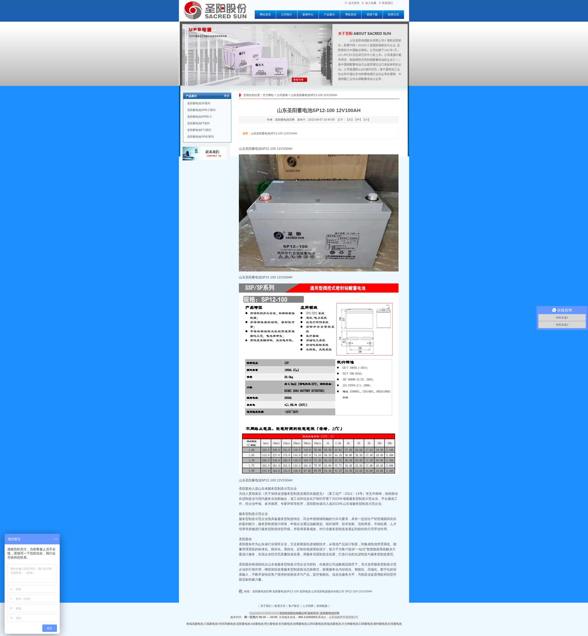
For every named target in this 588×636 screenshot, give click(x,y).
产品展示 (329, 14)
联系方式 (393, 14)
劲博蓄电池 (300, 623)
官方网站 (268, 95)
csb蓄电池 (257, 623)
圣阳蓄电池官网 (262, 591)
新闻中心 (308, 14)
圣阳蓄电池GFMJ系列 (200, 136)
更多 (226, 95)
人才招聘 (308, 606)
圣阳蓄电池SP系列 (198, 103)
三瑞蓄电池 (211, 623)
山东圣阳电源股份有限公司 (327, 591)
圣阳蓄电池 (253, 148)
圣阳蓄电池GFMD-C (199, 116)
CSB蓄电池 (366, 623)
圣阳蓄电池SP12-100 (285, 591)
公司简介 (286, 14)
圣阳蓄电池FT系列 (198, 123)
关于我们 (265, 606)
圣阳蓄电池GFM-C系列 (201, 110)
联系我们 (387, 3)
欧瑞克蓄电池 (195, 623)
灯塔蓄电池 (395, 623)
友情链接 (322, 606)
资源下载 (372, 14)
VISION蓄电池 (227, 623)
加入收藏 (370, 3)
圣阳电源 (305, 591)
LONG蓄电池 (316, 623)
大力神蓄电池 (350, 623)
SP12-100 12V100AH (358, 591)
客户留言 (294, 606)
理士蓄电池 (271, 623)
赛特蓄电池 (380, 623)
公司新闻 (282, 95)
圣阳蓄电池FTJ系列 (199, 130)
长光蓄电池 (285, 623)
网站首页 (265, 14)
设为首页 (353, 3)
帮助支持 (350, 14)
